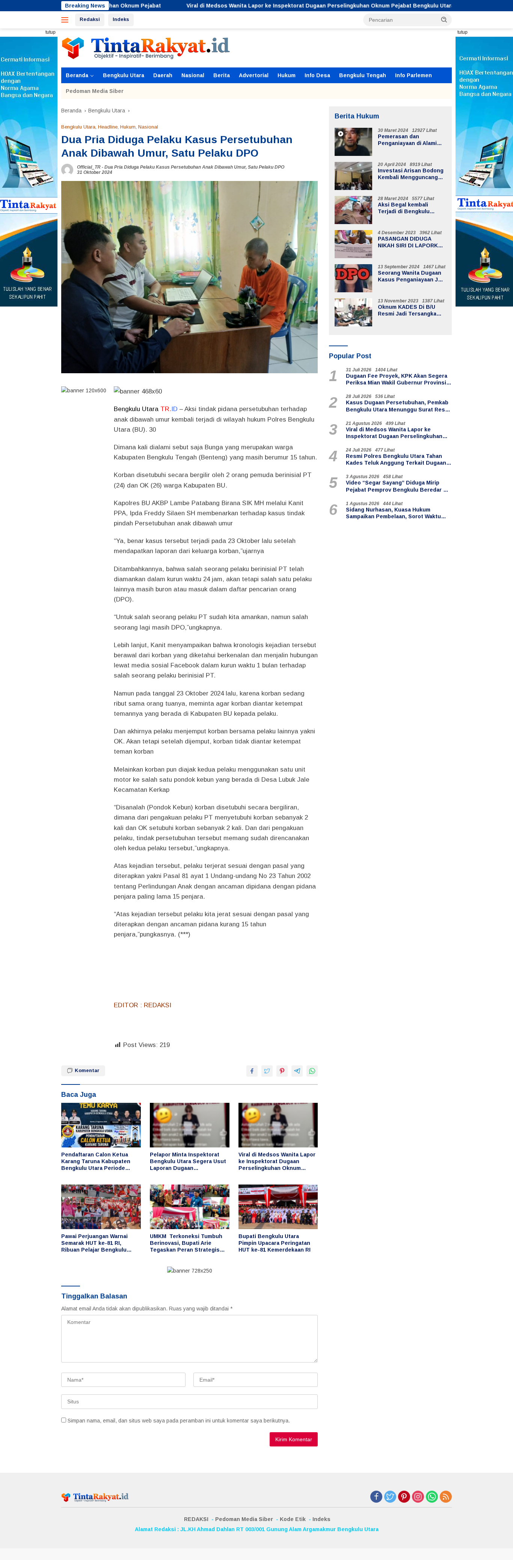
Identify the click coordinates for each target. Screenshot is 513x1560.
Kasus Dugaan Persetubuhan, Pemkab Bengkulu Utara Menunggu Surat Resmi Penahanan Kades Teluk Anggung (398, 406)
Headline (108, 127)
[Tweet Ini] (267, 1071)
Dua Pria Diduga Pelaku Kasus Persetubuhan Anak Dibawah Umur (175, 167)
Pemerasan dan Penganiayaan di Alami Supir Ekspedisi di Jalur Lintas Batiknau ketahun (410, 140)
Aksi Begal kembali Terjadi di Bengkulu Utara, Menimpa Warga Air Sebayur (411, 208)
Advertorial (254, 75)
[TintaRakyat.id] (145, 48)
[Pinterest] (404, 1497)
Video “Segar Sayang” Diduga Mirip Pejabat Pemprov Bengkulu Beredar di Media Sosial (397, 486)
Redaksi (90, 19)
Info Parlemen (413, 75)
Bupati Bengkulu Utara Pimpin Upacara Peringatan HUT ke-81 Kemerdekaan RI (274, 1243)
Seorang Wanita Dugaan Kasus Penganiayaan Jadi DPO (412, 276)
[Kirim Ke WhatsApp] (312, 1071)
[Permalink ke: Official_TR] (67, 169)
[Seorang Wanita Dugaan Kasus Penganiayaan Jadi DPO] (353, 278)
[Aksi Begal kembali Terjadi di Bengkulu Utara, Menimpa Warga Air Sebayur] (353, 210)
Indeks (121, 19)
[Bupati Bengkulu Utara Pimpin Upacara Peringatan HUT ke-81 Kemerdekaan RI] (278, 1207)
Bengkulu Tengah (362, 75)
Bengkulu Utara (123, 75)
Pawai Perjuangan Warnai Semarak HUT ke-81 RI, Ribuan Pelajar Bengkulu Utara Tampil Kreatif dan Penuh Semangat (94, 1243)
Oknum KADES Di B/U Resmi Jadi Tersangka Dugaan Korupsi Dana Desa (407, 310)
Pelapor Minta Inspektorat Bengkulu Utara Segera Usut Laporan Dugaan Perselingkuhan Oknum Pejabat (188, 1162)
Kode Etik (293, 1519)
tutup (50, 32)
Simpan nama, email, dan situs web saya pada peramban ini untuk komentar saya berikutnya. (179, 1421)
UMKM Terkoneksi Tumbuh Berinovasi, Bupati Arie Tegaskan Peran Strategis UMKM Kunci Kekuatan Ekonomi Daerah (186, 1243)
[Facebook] (376, 1497)
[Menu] (66, 19)
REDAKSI (196, 1519)
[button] (444, 19)
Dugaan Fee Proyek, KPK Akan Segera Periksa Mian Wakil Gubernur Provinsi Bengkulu (396, 379)
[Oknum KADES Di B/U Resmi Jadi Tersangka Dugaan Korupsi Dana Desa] (353, 312)
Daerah (162, 75)
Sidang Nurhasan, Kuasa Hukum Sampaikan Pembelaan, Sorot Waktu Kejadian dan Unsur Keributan (393, 513)
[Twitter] (390, 1497)
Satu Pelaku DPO (266, 167)
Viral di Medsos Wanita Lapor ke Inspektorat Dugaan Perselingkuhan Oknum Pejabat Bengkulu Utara (252, 6)
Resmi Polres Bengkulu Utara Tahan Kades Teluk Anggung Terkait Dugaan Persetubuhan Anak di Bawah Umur (396, 459)
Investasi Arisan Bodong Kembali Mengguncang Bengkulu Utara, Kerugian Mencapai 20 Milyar (411, 174)
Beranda (77, 75)
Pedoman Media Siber (95, 91)
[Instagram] (418, 1497)
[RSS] (446, 1497)
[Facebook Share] (252, 1071)
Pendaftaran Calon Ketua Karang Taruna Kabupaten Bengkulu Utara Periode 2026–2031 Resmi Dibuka (95, 1162)
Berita (221, 75)
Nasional (192, 75)
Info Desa (317, 75)
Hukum (287, 75)
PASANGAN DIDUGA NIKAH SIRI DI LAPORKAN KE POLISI (411, 242)
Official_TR (89, 167)
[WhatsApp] (432, 1497)
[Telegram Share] (297, 1071)
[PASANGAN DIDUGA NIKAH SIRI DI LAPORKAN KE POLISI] (353, 244)
